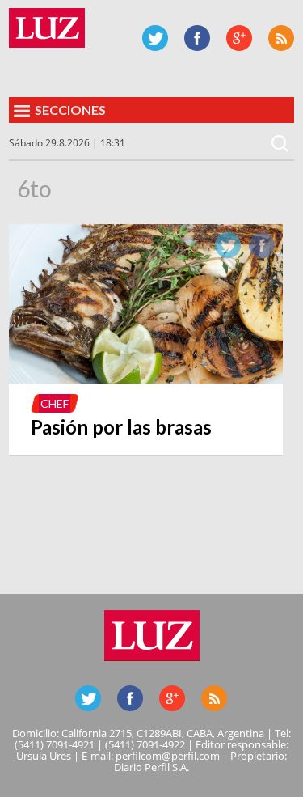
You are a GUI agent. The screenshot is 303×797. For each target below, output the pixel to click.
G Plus (239, 38)
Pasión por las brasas (121, 427)
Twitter (155, 38)
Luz (47, 28)
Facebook (197, 38)
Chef (54, 403)
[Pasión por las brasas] (145, 379)
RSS (281, 38)
